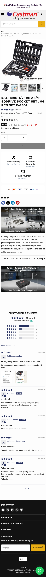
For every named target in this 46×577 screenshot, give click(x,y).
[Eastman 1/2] (5, 88)
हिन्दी (21, 559)
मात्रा (3, 132)
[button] (7, 109)
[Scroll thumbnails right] (42, 88)
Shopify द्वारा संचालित (23, 573)
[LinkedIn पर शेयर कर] (13, 203)
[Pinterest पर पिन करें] (18, 203)
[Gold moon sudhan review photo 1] (7, 377)
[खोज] (41, 24)
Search (23, 567)
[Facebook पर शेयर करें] (3, 203)
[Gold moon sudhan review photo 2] (21, 377)
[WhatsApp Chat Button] (40, 571)
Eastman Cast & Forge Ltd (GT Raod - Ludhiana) (21, 113)
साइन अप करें (38, 547)
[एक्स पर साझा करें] (8, 203)
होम (2, 31)
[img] (6, 352)
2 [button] (22, 488)
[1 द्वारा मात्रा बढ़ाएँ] (24, 137)
